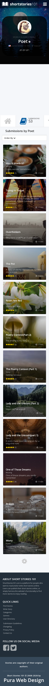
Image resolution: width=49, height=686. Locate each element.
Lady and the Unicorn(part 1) (22, 435)
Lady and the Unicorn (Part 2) (22, 403)
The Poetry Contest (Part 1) (21, 369)
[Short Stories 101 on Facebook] (6, 648)
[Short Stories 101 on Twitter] (13, 648)
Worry (9, 540)
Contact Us (7, 633)
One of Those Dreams (18, 469)
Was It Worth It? (15, 163)
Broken (10, 503)
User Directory (9, 619)
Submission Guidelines (12, 623)
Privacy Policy (8, 630)
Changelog (7, 626)
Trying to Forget (15, 190)
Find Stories (8, 606)
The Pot (10, 263)
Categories (7, 612)
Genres (6, 615)
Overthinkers (13, 232)
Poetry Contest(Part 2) (18, 334)
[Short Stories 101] (19, 4)
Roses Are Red (14, 300)
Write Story (7, 609)
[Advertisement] (24, 89)
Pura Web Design (24, 680)
